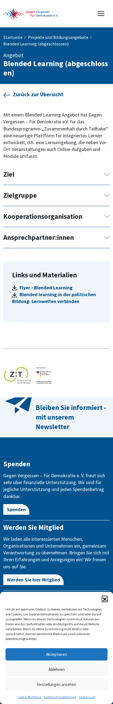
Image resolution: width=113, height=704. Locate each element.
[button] (105, 598)
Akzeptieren (56, 654)
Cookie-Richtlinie (29, 697)
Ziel (9, 174)
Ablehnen (57, 669)
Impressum (87, 697)
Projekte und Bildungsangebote (58, 37)
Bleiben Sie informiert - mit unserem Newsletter (71, 417)
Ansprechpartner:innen (38, 237)
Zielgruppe (20, 195)
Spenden (16, 509)
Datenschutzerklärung (60, 697)
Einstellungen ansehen (56, 684)
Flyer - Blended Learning (45, 287)
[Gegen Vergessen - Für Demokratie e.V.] (30, 13)
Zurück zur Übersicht (38, 94)
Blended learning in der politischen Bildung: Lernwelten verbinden (54, 297)
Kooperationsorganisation (42, 216)
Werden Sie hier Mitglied (33, 580)
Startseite (12, 37)
